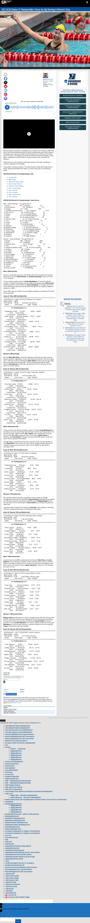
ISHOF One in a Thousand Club (13, 789)
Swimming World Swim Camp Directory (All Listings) (20, 857)
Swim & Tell (8, 842)
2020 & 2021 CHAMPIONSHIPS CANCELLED (73, 113)
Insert (18, 921)
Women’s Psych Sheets (16, 186)
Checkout (8, 747)
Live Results (12, 177)
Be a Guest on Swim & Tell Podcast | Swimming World (20, 743)
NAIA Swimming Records (12, 816)
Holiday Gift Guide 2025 (11, 779)
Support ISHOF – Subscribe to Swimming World (24, 795)
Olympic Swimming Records (13, 829)
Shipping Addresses (16, 751)
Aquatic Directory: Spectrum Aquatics (16, 741)
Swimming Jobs (9, 844)
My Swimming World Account (13, 804)
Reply (3, 916)
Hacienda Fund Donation (12, 776)
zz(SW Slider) (9, 891)
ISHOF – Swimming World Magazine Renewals (18, 783)
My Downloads (9, 802)
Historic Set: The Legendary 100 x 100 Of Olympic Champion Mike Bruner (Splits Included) (75, 308)
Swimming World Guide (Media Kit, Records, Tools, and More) (22, 852)
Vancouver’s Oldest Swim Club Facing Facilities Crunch (76, 324)
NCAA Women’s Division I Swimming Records (17, 825)
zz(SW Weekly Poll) (10, 893)
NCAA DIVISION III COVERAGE (73, 95)
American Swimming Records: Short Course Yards (19, 739)
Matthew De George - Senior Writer (48, 81)
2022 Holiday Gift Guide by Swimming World (17, 728)
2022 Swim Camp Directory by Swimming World (18, 732)
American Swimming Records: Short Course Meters (20, 736)
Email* (22, 692)
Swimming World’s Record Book (14, 859)
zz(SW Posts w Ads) (10, 882)
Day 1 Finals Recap (15, 188)
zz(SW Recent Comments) (12, 884)
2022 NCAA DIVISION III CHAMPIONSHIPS (73, 127)
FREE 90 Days (8, 772)
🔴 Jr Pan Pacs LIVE (10, 895)
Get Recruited (9, 774)
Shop (6, 840)
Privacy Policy (70, 718)
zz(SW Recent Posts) (11, 886)
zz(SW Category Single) (12, 878)
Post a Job (8, 835)
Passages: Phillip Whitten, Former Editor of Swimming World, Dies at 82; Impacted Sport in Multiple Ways (75, 316)
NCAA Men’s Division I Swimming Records (16, 822)
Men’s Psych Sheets (15, 184)
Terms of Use (16, 703)
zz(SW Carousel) (10, 874)
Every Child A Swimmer (11, 770)
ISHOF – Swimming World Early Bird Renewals (18, 781)
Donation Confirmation (11, 764)
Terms (7, 861)
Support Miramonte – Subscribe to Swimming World (26, 797)
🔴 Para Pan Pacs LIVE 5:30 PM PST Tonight (17, 897)
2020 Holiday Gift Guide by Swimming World (17, 726)
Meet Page (12, 180)
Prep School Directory (11, 837)
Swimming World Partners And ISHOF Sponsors (18, 854)
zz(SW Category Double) (12, 876)
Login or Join (9, 793)
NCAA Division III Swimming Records (15, 820)
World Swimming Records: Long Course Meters (18, 869)
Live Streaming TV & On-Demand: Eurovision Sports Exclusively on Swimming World (28, 791)
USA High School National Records (14, 865)
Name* (22, 689)
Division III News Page (16, 182)
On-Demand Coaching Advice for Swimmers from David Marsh (22, 831)
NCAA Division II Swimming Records (15, 818)
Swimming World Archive (12, 848)
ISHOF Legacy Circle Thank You (13, 787)
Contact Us (50, 718)
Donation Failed (9, 766)
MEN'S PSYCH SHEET (73, 122)
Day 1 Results (13, 190)
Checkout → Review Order (18, 749)
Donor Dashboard (10, 768)
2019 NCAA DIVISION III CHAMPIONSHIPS (73, 107)
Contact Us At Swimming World (14, 762)
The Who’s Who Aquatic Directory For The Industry (19, 863)
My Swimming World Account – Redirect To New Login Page (22, 814)
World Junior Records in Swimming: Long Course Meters (21, 867)
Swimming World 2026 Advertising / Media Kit (18, 846)
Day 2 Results (13, 197)
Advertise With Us (81, 718)
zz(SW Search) (9, 889)
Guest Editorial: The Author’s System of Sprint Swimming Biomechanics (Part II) (75, 330)
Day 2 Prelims (13, 192)
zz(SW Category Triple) (11, 880)
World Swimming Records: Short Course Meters (19, 872)
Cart (6, 745)
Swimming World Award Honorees (14, 850)
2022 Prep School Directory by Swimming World (19, 730)
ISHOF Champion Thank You (12, 785)
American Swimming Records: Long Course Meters (19, 734)
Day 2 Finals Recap (15, 194)
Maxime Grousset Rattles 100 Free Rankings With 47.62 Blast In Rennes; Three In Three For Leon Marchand (35, 799)
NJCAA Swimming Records (12, 827)
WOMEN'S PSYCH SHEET (73, 118)
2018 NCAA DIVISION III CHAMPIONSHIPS (73, 100)
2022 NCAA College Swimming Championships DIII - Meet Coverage (72, 91)
